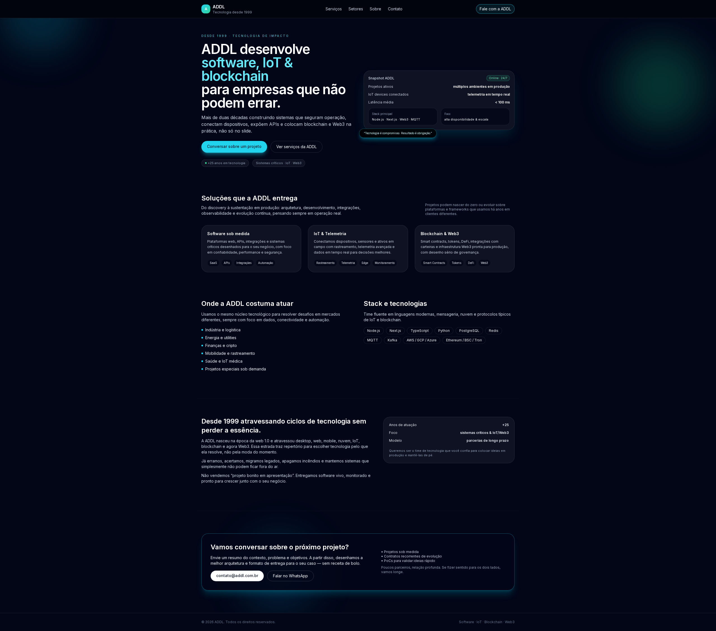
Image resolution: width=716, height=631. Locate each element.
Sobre (375, 8)
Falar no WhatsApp (290, 575)
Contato (395, 8)
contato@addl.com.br (237, 575)
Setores (355, 8)
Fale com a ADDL (495, 8)
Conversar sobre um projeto (234, 146)
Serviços (334, 8)
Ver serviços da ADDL (296, 146)
